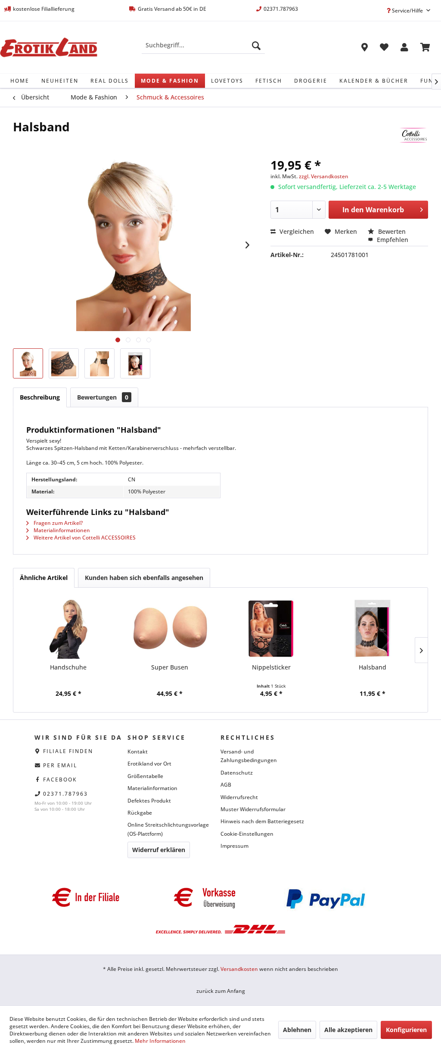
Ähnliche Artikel (44, 578)
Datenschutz (236, 772)
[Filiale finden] (364, 48)
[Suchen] (256, 45)
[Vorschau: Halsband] (28, 363)
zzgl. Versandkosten (323, 176)
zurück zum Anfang (220, 991)
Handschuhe (68, 667)
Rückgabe (139, 812)
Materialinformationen (61, 530)
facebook (60, 779)
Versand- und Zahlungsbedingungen (248, 756)
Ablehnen (297, 1030)
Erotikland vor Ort (149, 763)
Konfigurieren (406, 1030)
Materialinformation (152, 788)
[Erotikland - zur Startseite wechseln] (48, 47)
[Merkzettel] (384, 48)
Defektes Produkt (149, 800)
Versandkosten (239, 969)
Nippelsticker (271, 667)
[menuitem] (203, 45)
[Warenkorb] (425, 48)
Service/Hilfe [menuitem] (407, 10)
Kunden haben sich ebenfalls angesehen (144, 578)
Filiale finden (68, 751)
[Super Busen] (170, 628)
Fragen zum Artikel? (57, 523)
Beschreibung (40, 397)
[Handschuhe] (68, 628)
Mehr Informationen (160, 1041)
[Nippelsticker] (271, 628)
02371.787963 (65, 793)
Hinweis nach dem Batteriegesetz (262, 821)
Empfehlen (391, 240)
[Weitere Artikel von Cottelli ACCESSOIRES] (413, 135)
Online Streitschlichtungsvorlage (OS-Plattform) (168, 829)
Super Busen (169, 667)
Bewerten (391, 231)
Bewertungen (102, 397)
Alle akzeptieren (348, 1030)
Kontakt (137, 751)
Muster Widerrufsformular (253, 809)
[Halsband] (373, 628)
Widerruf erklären (158, 850)
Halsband (372, 667)
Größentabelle (145, 776)
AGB (225, 784)
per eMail (60, 765)
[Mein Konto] (404, 48)
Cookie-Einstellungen (246, 833)
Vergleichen (296, 231)
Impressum (234, 845)
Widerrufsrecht (239, 797)
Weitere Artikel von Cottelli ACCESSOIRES (84, 537)
